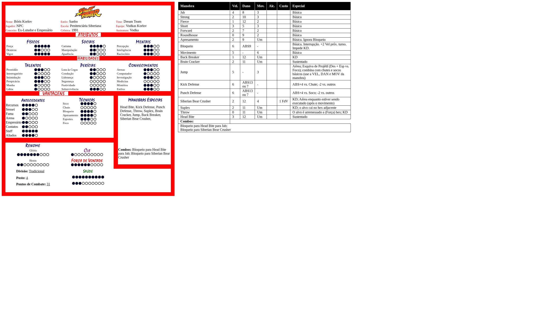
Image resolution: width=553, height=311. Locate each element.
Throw (137, 111)
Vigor (9, 54)
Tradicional (36, 171)
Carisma (66, 46)
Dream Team (132, 21)
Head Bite (127, 107)
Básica (297, 12)
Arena (10, 118)
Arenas (121, 69)
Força (9, 46)
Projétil (323, 66)
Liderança (67, 77)
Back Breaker (150, 115)
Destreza (11, 50)
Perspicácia (13, 81)
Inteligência (124, 50)
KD (306, 48)
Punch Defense (190, 93)
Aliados (11, 135)
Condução (68, 73)
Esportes (68, 119)
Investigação (124, 77)
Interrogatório (14, 73)
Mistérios (122, 85)
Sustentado (299, 61)
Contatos (12, 127)
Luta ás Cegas (70, 69)
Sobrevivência (70, 89)
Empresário (13, 122)
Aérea (296, 66)
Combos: (124, 149)
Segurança (68, 81)
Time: (120, 21)
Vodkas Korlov (136, 26)
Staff (9, 131)
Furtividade (68, 85)
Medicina (122, 81)
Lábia (9, 89)
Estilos (121, 89)
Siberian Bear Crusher (135, 119)
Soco (66, 103)
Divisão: (22, 171)
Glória (33, 150)
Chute (66, 107)
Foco (66, 123)
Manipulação (69, 50)
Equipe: (121, 26)
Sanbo (73, 21)
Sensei (10, 109)
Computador (124, 73)
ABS (295, 84)
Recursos (12, 105)
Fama (9, 114)
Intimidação (13, 77)
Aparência (67, 54)
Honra (33, 160)
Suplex (148, 111)
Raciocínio (123, 54)
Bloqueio (68, 111)
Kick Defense (144, 107)
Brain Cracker (190, 61)
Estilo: (65, 21)
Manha (10, 85)
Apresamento (70, 115)
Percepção (123, 46)
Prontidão (12, 69)
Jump (136, 115)
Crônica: (66, 30)
